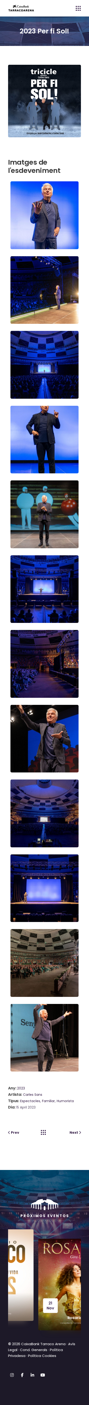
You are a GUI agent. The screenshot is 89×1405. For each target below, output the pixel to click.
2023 (21, 1088)
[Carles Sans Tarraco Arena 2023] (45, 214)
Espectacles (30, 1101)
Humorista (65, 1101)
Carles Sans (32, 1094)
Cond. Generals (33, 1349)
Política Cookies (42, 1355)
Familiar (48, 1101)
